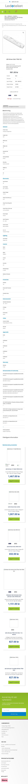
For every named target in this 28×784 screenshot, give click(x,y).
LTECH (11, 69)
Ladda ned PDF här (14, 92)
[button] (23, 32)
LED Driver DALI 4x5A (14, 507)
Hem (3, 24)
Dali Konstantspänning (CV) (12, 25)
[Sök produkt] (9, 11)
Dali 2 (12, 67)
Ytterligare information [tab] (14, 106)
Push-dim (16, 67)
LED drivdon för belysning (14, 24)
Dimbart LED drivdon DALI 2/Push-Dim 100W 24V (14, 595)
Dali (10, 67)
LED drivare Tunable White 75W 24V (14, 669)
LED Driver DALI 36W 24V (14, 546)
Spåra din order (15, 1)
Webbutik (7, 24)
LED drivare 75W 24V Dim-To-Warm (14, 633)
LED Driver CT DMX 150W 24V (14, 469)
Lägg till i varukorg (14, 481)
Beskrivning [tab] (5, 106)
